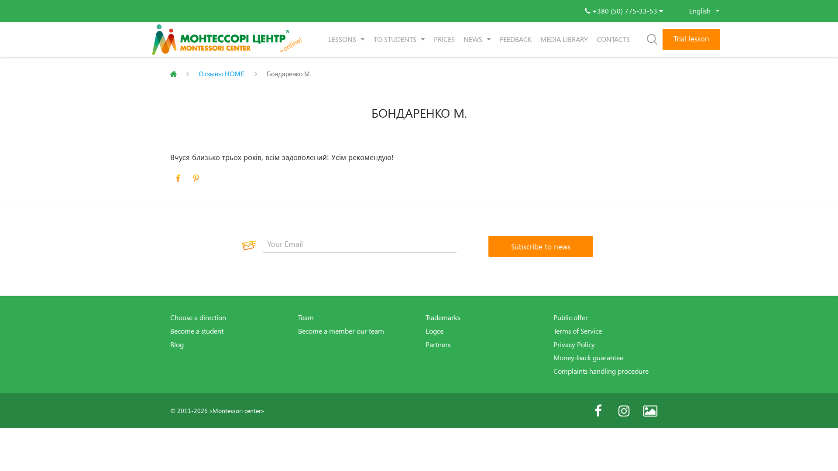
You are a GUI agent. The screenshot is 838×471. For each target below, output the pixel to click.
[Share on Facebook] (178, 178)
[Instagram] (624, 411)
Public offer (570, 317)
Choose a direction (198, 317)
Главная (173, 74)
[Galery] (650, 411)
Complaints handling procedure (601, 371)
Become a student (196, 331)
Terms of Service (577, 331)
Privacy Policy (574, 344)
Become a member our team (341, 331)
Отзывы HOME (222, 74)
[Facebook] (598, 411)
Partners (438, 344)
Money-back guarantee (588, 357)
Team (306, 317)
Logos (434, 331)
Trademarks (443, 317)
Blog (177, 344)
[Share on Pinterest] (196, 178)
